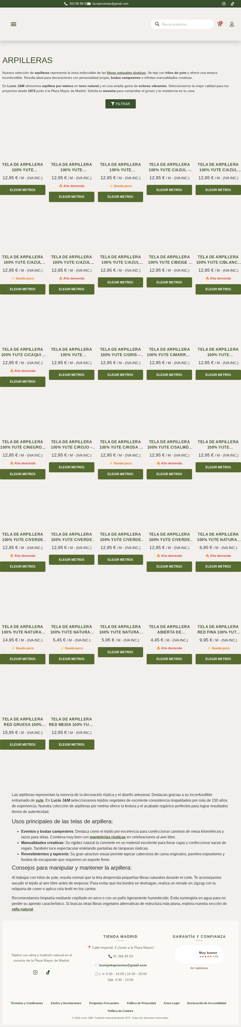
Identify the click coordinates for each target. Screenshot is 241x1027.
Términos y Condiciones (27, 1003)
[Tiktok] (232, 4)
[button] (13, 24)
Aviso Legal (171, 1003)
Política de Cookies (120, 1011)
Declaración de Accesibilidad (206, 1003)
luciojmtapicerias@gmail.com (123, 965)
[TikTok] (48, 972)
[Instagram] (224, 4)
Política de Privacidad (141, 1003)
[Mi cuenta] (231, 24)
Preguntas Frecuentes (104, 1003)
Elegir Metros (23, 190)
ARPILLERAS (27, 60)
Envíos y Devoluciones (66, 1003)
